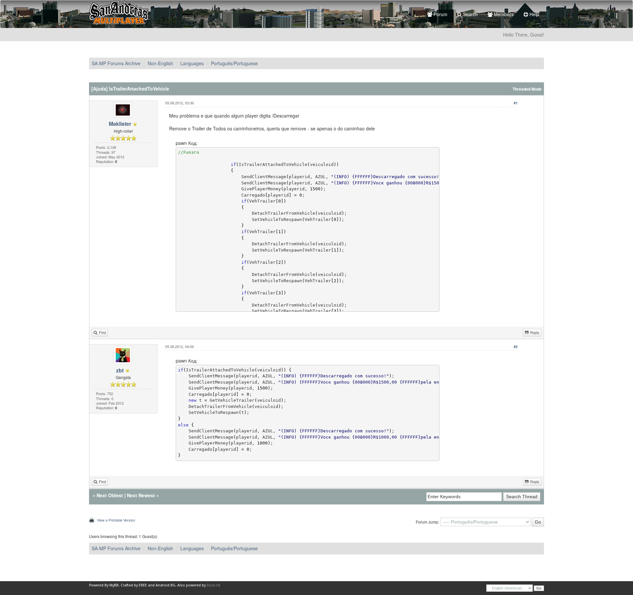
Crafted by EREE (134, 585)
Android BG (165, 585)
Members (503, 14)
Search (470, 14)
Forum (439, 14)
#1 (516, 102)
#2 (516, 346)
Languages (192, 63)
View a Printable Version (116, 520)
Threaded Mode (527, 89)
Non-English (160, 63)
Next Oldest (110, 495)
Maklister (120, 123)
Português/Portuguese (234, 63)
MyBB (114, 585)
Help (533, 14)
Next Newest (141, 495)
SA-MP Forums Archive (116, 63)
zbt (120, 370)
